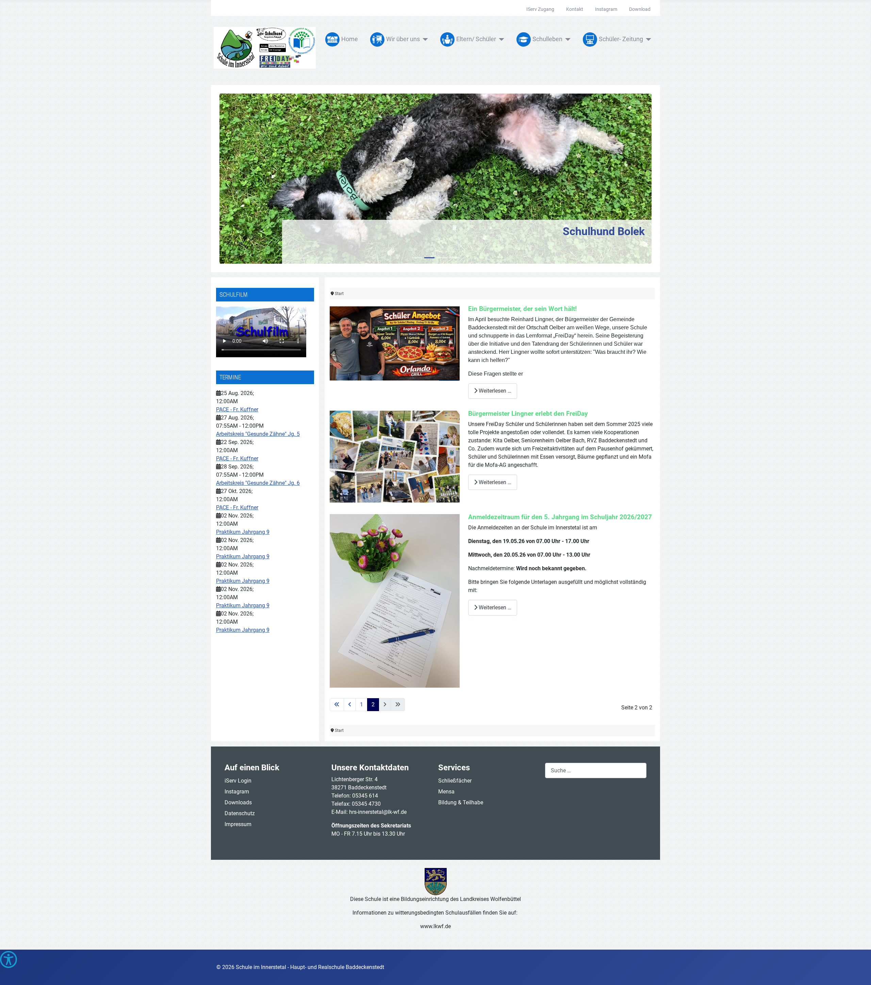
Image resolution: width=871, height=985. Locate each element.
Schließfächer (455, 780)
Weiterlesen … (494, 391)
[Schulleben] (566, 39)
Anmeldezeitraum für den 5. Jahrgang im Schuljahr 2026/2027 (560, 517)
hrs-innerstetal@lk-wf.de (378, 812)
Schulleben (547, 39)
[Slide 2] (429, 258)
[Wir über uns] (424, 39)
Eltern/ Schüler (476, 39)
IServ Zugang (540, 9)
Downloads (238, 802)
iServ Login (238, 780)
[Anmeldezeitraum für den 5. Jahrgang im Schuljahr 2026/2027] (395, 600)
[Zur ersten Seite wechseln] (337, 704)
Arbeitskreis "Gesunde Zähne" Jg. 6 (258, 483)
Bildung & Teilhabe (460, 802)
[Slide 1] (417, 258)
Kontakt (574, 9)
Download (640, 9)
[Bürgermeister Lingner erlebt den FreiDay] (395, 456)
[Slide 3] (442, 258)
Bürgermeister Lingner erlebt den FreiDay (528, 413)
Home (349, 39)
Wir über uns (403, 39)
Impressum (238, 824)
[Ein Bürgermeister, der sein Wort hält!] (395, 343)
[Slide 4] (454, 258)
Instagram (606, 9)
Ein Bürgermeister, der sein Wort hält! (522, 309)
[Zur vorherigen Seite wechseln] (350, 704)
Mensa (446, 791)
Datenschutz (240, 813)
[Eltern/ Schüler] (500, 39)
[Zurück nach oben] (859, 972)
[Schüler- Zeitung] (647, 39)
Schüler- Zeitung (621, 39)
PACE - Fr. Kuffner (237, 409)
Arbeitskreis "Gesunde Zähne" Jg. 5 (258, 434)
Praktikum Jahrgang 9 (242, 532)
